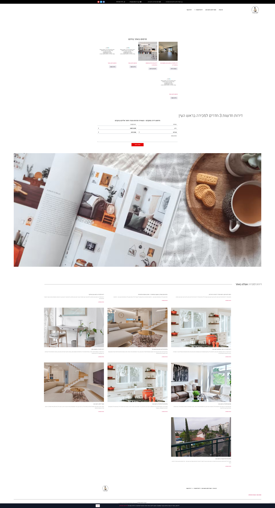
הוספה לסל (173, 69)
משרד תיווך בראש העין (210, 10)
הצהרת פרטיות (252, 495)
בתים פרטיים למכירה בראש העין (160, 404)
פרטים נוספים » (228, 300)
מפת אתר (259, 495)
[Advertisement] (137, 27)
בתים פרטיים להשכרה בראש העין (223, 459)
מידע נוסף (133, 67)
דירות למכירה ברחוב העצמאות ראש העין (221, 349)
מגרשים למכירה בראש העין (224, 404)
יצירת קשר (189, 10)
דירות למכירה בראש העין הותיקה (96, 294)
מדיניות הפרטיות (123, 506)
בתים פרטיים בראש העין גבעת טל (160, 349)
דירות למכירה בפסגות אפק (97, 349)
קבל (98, 506)
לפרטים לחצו (153, 69)
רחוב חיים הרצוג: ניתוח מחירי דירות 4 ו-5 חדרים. (220, 294)
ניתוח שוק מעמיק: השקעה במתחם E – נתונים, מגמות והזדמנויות (153, 294)
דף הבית (221, 10)
